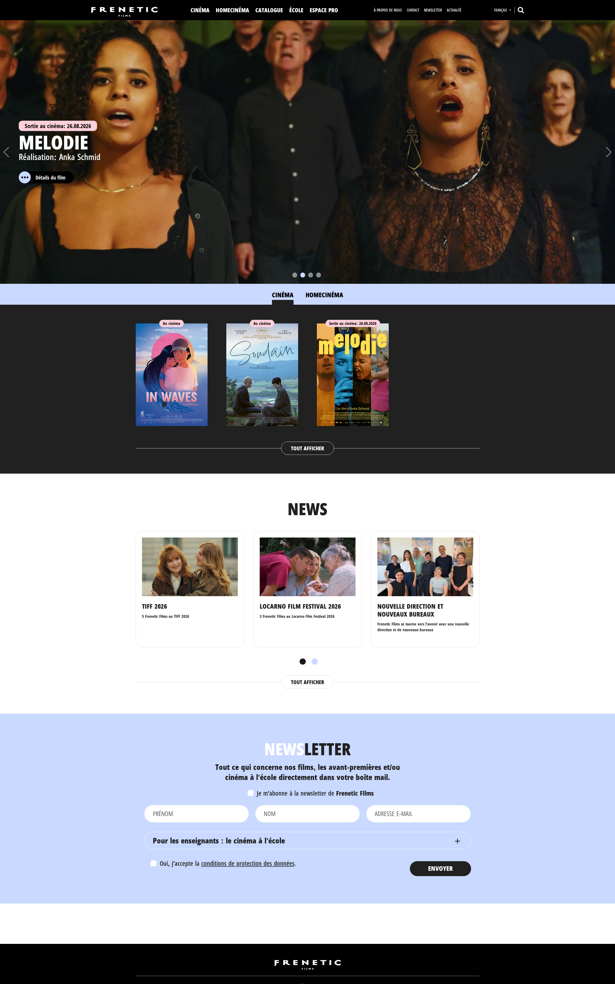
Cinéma (200, 10)
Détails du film (59, 177)
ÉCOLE (296, 10)
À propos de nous (388, 10)
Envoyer (440, 868)
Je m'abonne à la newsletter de (315, 793)
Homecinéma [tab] (324, 294)
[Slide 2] (302, 275)
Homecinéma (232, 10)
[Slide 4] (318, 275)
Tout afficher (307, 448)
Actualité (454, 10)
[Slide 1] (294, 275)
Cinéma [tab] (283, 294)
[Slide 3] (310, 275)
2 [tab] (313, 661)
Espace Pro (324, 10)
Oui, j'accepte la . (228, 863)
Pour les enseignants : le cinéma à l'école (219, 840)
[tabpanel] (308, 384)
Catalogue (269, 10)
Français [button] (501, 10)
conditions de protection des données (248, 863)
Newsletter (433, 10)
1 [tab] (301, 661)
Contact (413, 10)
